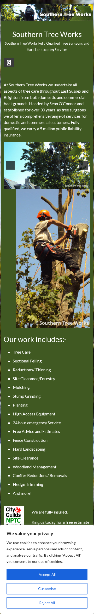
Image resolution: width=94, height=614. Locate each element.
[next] (83, 165)
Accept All (47, 574)
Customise (47, 588)
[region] (47, 569)
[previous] (10, 165)
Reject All (47, 602)
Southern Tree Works (47, 34)
